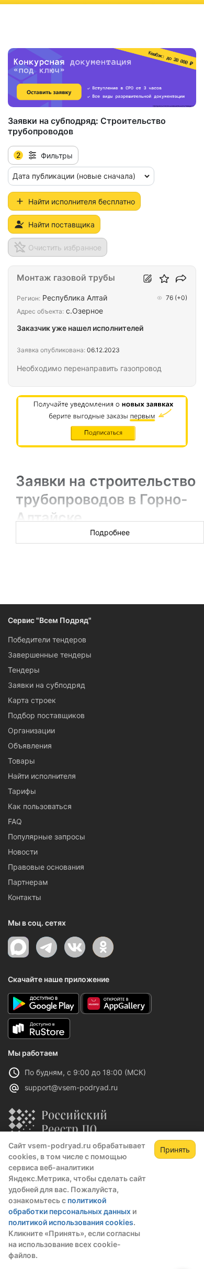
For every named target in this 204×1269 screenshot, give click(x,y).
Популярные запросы (46, 836)
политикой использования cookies (70, 1222)
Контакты (24, 897)
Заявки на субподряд (46, 684)
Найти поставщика (61, 224)
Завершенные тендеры (50, 654)
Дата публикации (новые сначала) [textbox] (74, 175)
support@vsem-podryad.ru (71, 1087)
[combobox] (81, 176)
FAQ (15, 821)
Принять (175, 1149)
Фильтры (44, 155)
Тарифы (22, 791)
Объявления (30, 745)
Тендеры (24, 669)
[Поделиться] (181, 278)
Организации (31, 730)
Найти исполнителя (42, 775)
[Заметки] (147, 278)
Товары (21, 760)
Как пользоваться (40, 806)
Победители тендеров (47, 639)
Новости (23, 851)
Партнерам (28, 882)
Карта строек (32, 700)
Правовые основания (46, 866)
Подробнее (110, 532)
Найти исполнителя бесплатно (81, 201)
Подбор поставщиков (46, 715)
